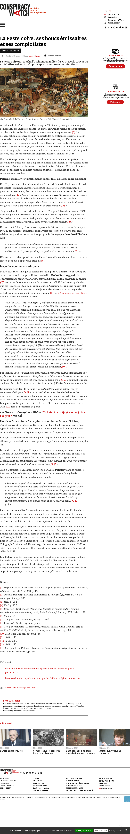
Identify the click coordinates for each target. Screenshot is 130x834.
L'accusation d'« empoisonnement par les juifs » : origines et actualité (42, 678)
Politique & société (8, 781)
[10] (2, 634)
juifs (14, 688)
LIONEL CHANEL (11, 701)
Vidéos (35, 778)
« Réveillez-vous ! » (40, 786)
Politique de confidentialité (79, 790)
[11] (2, 637)
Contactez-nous (106, 781)
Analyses (4, 778)
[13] (2, 644)
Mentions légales (74, 788)
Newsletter (104, 786)
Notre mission (72, 781)
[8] (51, 293)
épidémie (8, 688)
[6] (42, 261)
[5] (1, 609)
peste (29, 688)
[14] (2, 648)
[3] (1, 602)
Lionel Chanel (34, 56)
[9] (1, 627)
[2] (18, 195)
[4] (1, 605)
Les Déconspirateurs (42, 788)
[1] (73, 132)
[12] (8, 407)
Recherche (107, 778)
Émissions (37, 781)
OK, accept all (84, 830)
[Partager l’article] (2, 56)
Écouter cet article (10, 51)
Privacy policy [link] (115, 830)
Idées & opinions (7, 786)
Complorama (38, 783)
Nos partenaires (74, 786)
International (6, 783)
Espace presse (105, 783)
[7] (1, 619)
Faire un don (106, 788)
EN (110, 11)
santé (34, 688)
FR (105, 11)
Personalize (101, 830)
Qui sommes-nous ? (74, 778)
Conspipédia (5, 788)
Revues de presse (40, 790)
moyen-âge (21, 688)
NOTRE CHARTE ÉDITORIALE (77, 783)
